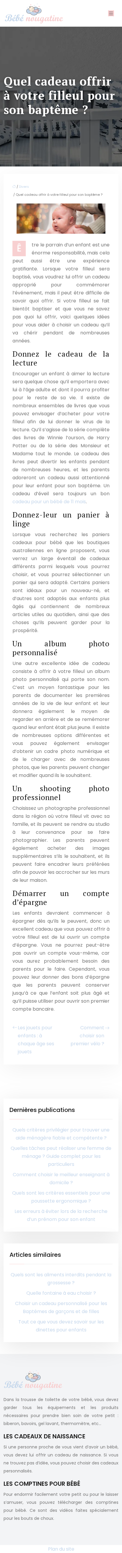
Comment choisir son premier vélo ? (87, 1035)
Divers (24, 186)
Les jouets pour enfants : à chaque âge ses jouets (36, 1039)
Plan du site (61, 1549)
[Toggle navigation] (111, 13)
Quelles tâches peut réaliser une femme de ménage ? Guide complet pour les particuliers (61, 1156)
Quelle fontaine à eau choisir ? (61, 1293)
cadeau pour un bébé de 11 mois (49, 501)
